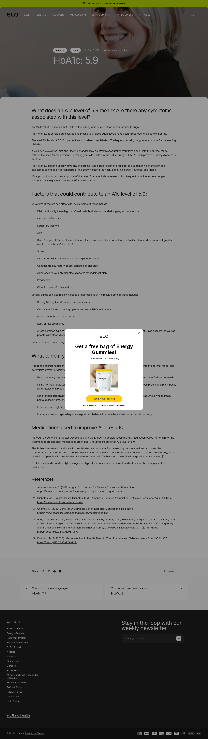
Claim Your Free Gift (104, 399)
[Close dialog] (139, 332)
